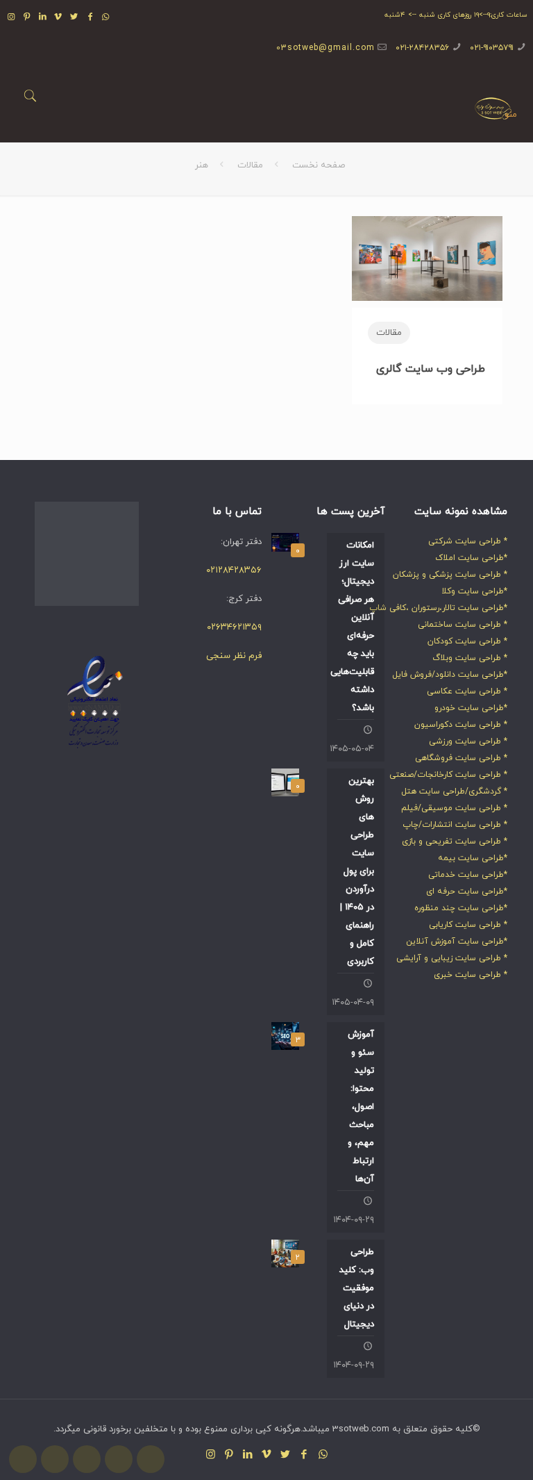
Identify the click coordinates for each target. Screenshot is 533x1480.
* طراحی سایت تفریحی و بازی (454, 841)
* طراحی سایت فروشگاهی (461, 758)
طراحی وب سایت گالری (429, 369)
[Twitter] (75, 17)
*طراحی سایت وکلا (474, 591)
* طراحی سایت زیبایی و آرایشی (451, 958)
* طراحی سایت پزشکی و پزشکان (450, 574)
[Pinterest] (27, 17)
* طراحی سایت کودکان (467, 641)
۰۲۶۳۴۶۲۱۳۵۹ (234, 627)
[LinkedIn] (43, 17)
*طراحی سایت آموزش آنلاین (456, 941)
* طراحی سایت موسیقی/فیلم (454, 808)
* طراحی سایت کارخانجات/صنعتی (448, 774)
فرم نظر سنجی (234, 656)
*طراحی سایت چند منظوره (460, 908)
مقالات (250, 165)
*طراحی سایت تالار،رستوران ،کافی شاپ (438, 608)
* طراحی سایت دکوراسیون (460, 724)
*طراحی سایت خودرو (470, 708)
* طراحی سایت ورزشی (468, 741)
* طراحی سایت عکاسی (467, 691)
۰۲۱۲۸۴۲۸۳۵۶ (234, 570)
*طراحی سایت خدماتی (467, 874)
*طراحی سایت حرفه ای (466, 891)
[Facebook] (90, 17)
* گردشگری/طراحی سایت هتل (454, 791)
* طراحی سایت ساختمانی (462, 624)
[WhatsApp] (106, 17)
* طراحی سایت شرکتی (467, 541)
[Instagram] (11, 17)
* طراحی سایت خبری (470, 974)
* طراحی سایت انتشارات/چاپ (455, 824)
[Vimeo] (59, 17)
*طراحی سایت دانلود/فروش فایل (449, 674)
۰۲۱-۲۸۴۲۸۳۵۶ (422, 48)
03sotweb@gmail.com (325, 48)
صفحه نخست (318, 165)
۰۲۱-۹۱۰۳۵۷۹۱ (492, 48)
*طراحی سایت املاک (471, 558)
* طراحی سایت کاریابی (468, 924)
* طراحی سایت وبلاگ (469, 658)
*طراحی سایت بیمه (472, 858)
